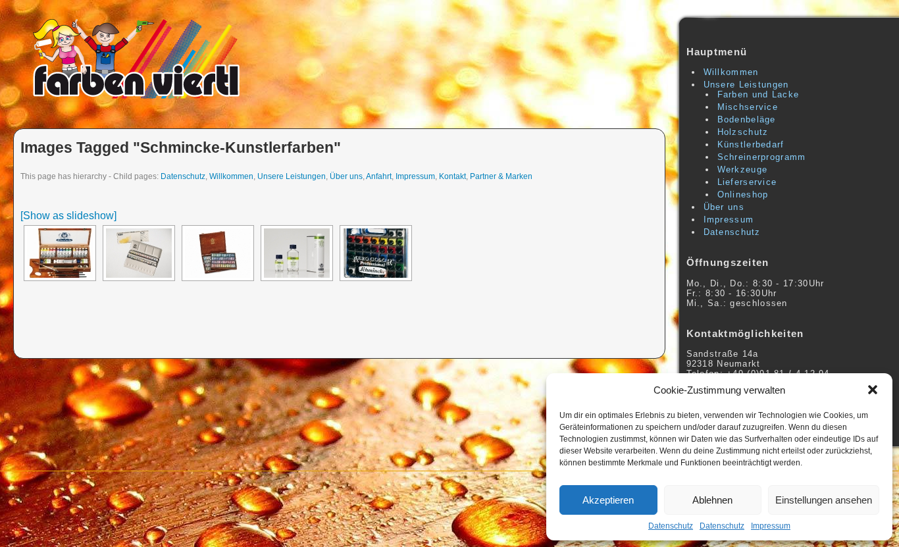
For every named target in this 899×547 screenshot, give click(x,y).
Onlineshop (743, 194)
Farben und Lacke (758, 94)
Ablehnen (712, 500)
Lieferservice (747, 182)
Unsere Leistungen (291, 176)
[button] (872, 389)
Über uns (346, 176)
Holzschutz (743, 132)
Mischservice (748, 107)
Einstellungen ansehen (823, 500)
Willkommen (231, 176)
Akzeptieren (608, 500)
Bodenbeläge (746, 119)
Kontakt (452, 176)
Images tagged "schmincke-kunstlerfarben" (180, 147)
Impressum (770, 526)
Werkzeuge (742, 169)
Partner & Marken (501, 176)
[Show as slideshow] (68, 215)
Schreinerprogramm (761, 157)
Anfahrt (379, 176)
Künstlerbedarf (750, 144)
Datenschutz (670, 526)
